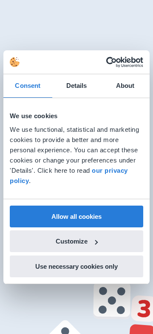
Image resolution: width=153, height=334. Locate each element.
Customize (72, 241)
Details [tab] (76, 85)
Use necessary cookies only (76, 266)
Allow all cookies (76, 216)
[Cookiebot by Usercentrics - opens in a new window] (108, 62)
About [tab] (125, 85)
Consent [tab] (27, 85)
